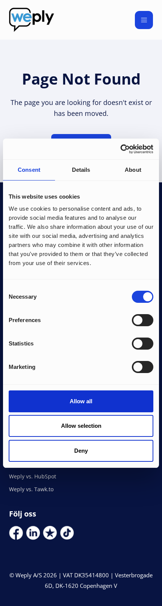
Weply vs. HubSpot (32, 476)
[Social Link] (16, 533)
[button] (144, 20)
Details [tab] (81, 170)
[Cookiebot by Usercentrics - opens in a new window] (120, 149)
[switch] (142, 320)
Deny (81, 450)
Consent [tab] (29, 170)
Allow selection (81, 426)
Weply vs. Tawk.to (31, 489)
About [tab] (133, 170)
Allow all (81, 401)
